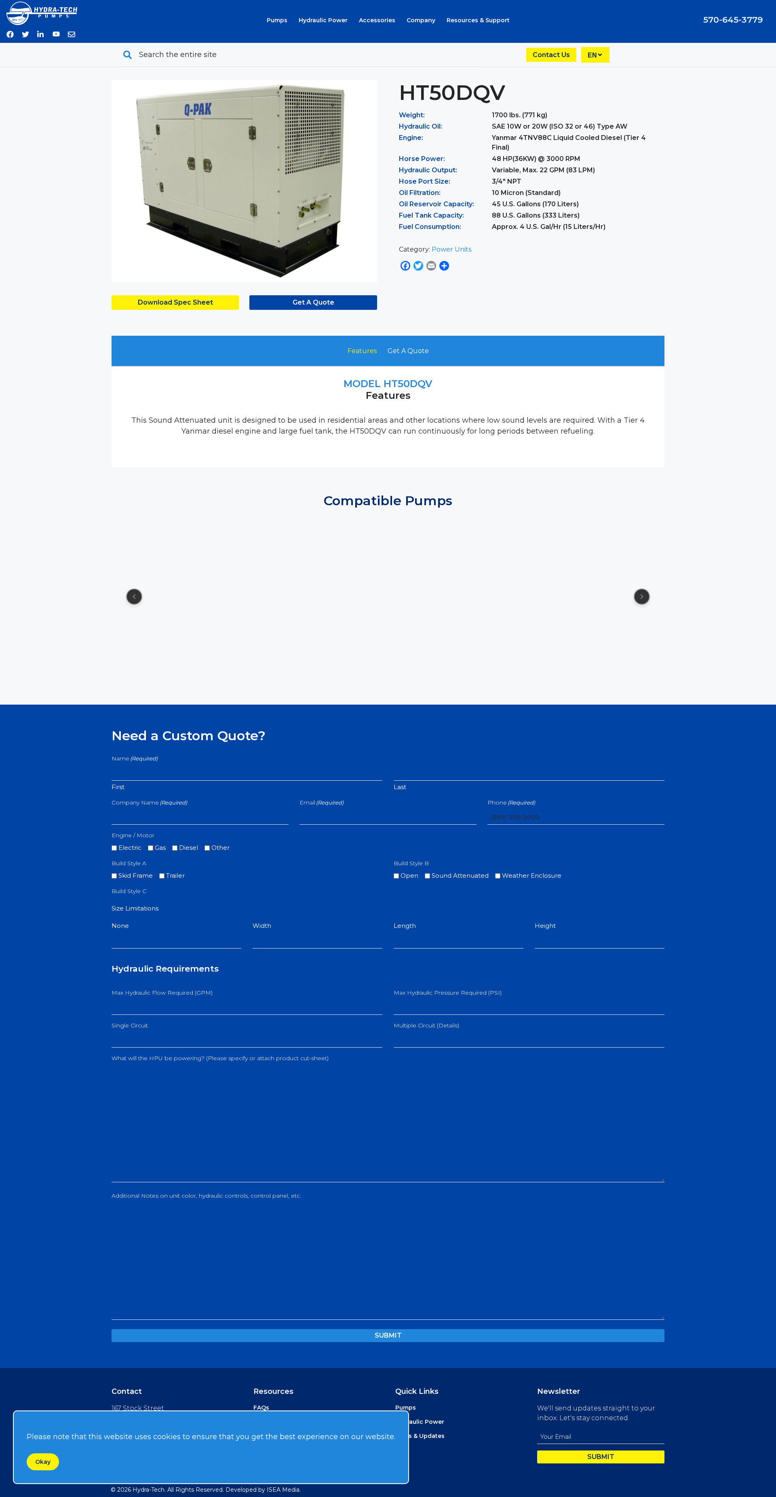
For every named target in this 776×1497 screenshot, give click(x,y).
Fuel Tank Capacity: (431, 215)
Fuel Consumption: (430, 227)
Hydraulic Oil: (420, 126)
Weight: (412, 115)
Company (421, 20)
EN (592, 55)
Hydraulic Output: (428, 170)
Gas (160, 847)
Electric (129, 847)
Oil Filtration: (420, 193)
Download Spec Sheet (175, 302)
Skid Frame (135, 875)
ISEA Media (283, 1489)
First (118, 787)
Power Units (451, 249)
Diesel (188, 847)
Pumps (277, 20)
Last (400, 787)
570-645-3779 (733, 20)
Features (362, 351)
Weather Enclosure (531, 875)
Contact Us (551, 55)
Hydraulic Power (323, 20)
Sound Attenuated (460, 875)
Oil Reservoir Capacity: (436, 204)
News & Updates (420, 1436)
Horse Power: (422, 159)
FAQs (261, 1407)
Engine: (411, 138)
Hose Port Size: (424, 181)
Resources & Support (478, 20)
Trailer (175, 875)
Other (220, 847)
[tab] (362, 351)
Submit (388, 1335)
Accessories (377, 20)
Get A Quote (313, 302)
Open (409, 875)
